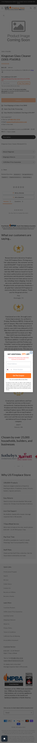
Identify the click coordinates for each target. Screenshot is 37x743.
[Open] (4, 739)
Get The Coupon (18, 375)
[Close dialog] (31, 352)
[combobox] (9, 370)
